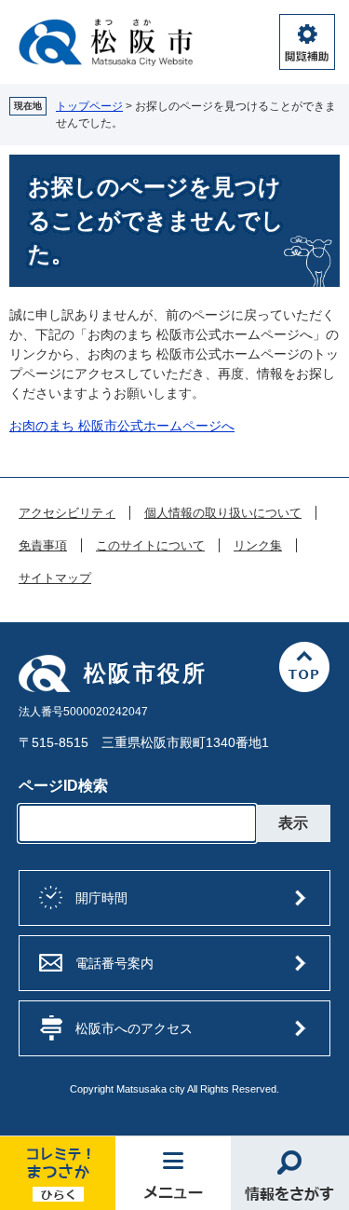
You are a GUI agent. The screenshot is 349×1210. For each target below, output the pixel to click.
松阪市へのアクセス (134, 1028)
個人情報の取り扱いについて (223, 513)
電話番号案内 (114, 963)
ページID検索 (63, 786)
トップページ (89, 106)
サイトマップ (55, 578)
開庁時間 (101, 898)
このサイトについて (150, 545)
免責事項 (43, 545)
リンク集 (258, 545)
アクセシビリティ (67, 513)
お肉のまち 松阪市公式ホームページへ (122, 425)
